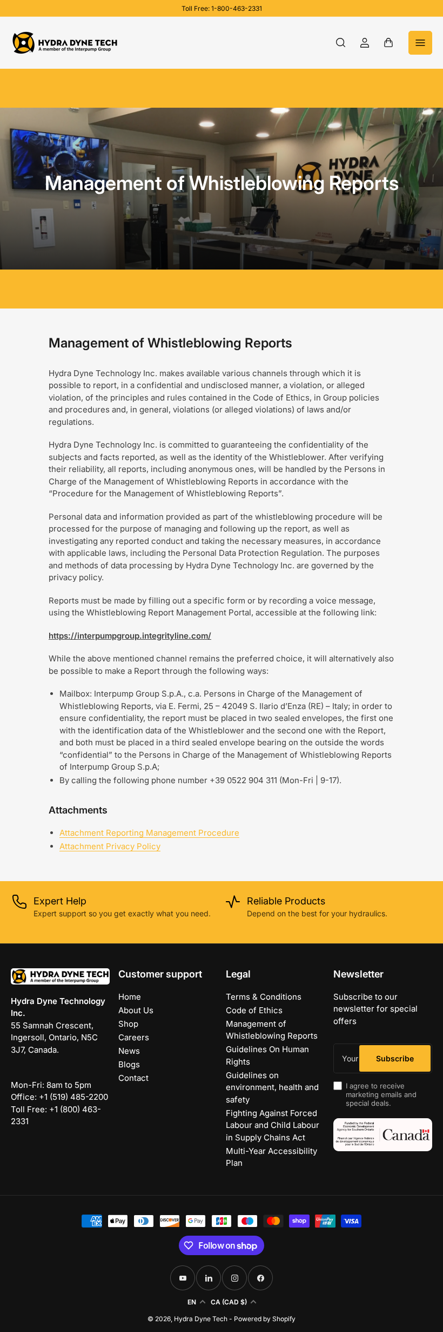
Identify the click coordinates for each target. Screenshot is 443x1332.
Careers (133, 1037)
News (129, 1051)
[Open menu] (420, 43)
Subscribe (395, 1058)
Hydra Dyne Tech (200, 1319)
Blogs (129, 1064)
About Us (135, 1010)
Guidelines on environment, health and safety (272, 1087)
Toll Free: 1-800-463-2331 (222, 8)
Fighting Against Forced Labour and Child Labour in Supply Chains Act (272, 1125)
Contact (133, 1078)
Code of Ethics (254, 1010)
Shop (128, 1024)
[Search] (341, 43)
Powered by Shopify (265, 1319)
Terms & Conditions (263, 997)
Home (129, 997)
